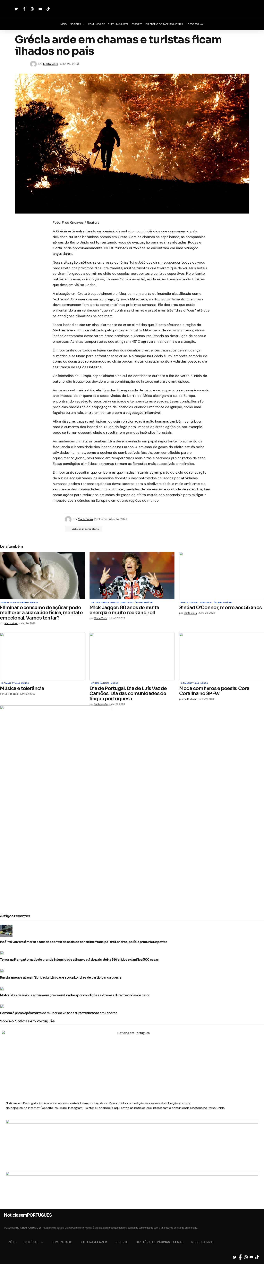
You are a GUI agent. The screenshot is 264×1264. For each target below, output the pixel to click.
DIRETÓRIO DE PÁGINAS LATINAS (164, 24)
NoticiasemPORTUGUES (132, 9)
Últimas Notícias (144, 603)
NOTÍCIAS (75, 24)
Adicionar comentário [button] (85, 528)
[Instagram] (32, 9)
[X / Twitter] (17, 9)
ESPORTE (137, 24)
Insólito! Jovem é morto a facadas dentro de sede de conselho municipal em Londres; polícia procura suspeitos (83, 942)
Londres (114, 603)
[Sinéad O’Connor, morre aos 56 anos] (221, 575)
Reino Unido (127, 603)
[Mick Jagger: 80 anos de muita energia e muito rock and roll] (131, 575)
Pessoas (194, 603)
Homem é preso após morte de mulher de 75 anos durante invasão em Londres (58, 1013)
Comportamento (19, 603)
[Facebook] (24, 9)
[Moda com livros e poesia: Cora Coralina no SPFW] (221, 656)
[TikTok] (48, 9)
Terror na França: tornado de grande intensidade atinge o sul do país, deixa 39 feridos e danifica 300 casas (79, 959)
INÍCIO (63, 24)
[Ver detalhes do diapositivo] (132, 1136)
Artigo (5, 603)
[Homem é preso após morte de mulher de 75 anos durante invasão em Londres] (3, 1006)
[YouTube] (40, 9)
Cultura (95, 603)
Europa (105, 603)
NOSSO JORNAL (195, 24)
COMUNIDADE (96, 24)
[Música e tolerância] (42, 656)
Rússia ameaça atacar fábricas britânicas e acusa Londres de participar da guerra (61, 977)
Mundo (34, 603)
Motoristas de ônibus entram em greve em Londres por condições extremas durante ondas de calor (74, 995)
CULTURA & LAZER (118, 24)
